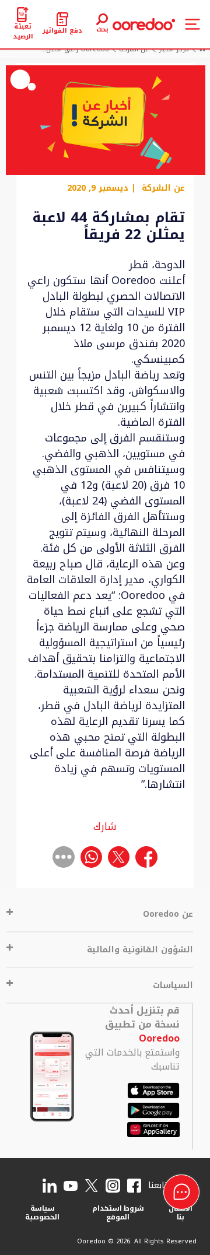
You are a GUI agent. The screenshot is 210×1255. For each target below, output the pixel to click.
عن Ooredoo (168, 914)
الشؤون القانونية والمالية (140, 950)
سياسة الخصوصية (42, 1213)
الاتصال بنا (180, 1213)
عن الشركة (163, 188)
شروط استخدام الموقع (118, 1213)
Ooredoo (159, 1038)
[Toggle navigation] (192, 24)
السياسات (173, 985)
